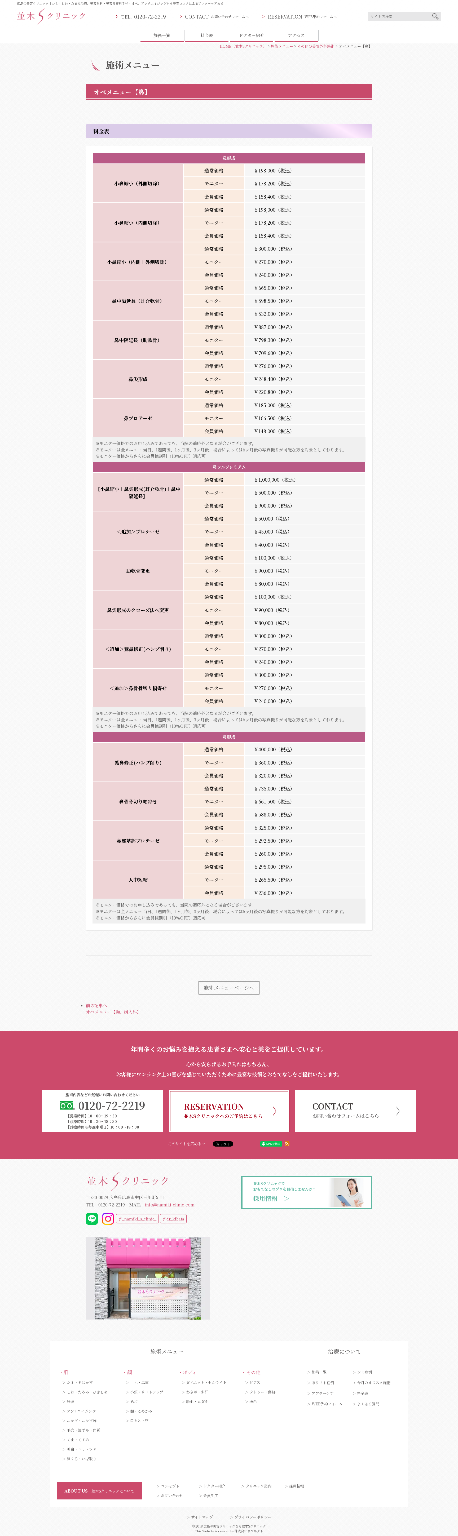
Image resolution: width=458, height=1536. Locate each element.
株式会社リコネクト (249, 1531)
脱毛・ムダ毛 (197, 1401)
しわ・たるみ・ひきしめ (87, 1392)
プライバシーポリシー (252, 1517)
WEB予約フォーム (327, 1403)
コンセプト (170, 1486)
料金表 (206, 35)
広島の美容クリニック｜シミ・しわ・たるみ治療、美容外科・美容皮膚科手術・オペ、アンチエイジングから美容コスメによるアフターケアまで (120, 3)
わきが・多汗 (197, 1392)
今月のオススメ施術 (373, 1382)
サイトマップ (202, 1517)
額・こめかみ (141, 1411)
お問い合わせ (172, 1495)
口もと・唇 (139, 1420)
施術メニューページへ (229, 987)
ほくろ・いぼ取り (81, 1458)
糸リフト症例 (323, 1382)
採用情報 (296, 1486)
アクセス (296, 35)
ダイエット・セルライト (206, 1382)
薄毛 (253, 1401)
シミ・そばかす (80, 1382)
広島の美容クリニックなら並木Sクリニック (235, 1526)
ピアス (254, 1382)
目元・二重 (139, 1382)
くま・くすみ (78, 1439)
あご (134, 1401)
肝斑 (70, 1401)
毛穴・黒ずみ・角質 (83, 1430)
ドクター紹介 (251, 35)
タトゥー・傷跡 (262, 1392)
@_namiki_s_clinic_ (137, 1219)
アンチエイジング (81, 1411)
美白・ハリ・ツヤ (81, 1449)
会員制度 (210, 1495)
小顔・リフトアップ (146, 1392)
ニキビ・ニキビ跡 (81, 1420)
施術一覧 (161, 35)
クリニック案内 (258, 1486)
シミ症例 (364, 1372)
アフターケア (323, 1393)
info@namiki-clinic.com (170, 1205)
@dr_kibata (173, 1219)
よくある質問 (368, 1403)
